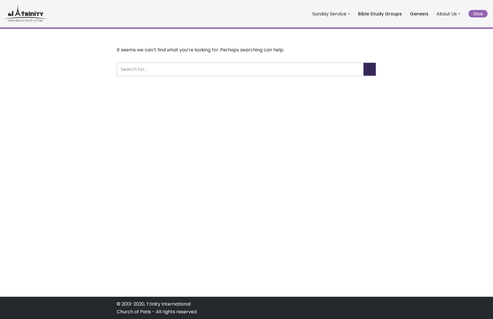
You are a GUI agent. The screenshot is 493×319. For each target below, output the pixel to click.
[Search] (369, 69)
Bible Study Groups (380, 14)
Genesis (419, 14)
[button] (349, 14)
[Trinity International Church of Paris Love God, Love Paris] (25, 13)
